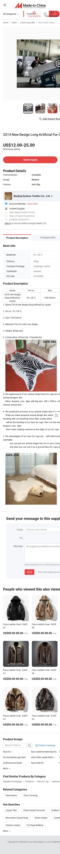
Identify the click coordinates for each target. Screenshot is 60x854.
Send (29, 572)
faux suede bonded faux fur (44, 751)
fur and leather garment (14, 757)
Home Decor (11, 795)
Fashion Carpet (13, 825)
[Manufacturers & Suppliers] (30, 5)
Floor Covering (31, 795)
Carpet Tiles (11, 810)
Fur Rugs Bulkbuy (35, 825)
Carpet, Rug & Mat (27, 22)
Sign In (8, 223)
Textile (14, 22)
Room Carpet (41, 817)
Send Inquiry (30, 159)
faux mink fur (37, 762)
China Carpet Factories (34, 810)
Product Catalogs (46, 745)
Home (5, 22)
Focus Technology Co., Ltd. (39, 842)
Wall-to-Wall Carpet (46, 22)
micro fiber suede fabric (42, 757)
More (5, 830)
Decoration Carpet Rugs (17, 817)
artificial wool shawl (12, 762)
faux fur (7, 751)
